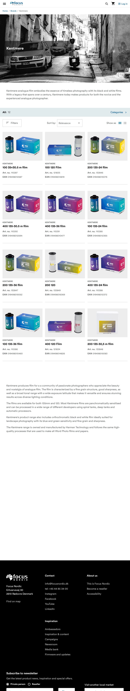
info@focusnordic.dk (56, 583)
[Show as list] (124, 123)
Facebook (50, 598)
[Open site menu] (6, 4)
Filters (14, 123)
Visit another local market (99, 684)
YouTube (49, 604)
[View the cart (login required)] (113, 4)
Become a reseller (97, 588)
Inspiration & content (57, 634)
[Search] (107, 4)
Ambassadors (52, 629)
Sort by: (51, 123)
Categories (116, 112)
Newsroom (51, 644)
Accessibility (94, 593)
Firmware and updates (57, 654)
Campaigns (51, 639)
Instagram (50, 593)
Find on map (13, 601)
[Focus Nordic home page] (16, 4)
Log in (124, 3)
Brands (13, 11)
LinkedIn (50, 609)
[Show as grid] (119, 123)
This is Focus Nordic (98, 583)
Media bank (51, 649)
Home (5, 11)
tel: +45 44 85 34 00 (56, 588)
